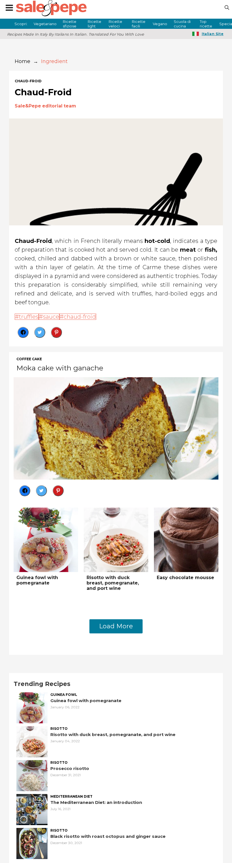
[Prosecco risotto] (32, 775)
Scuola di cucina (182, 23)
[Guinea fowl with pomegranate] (46, 539)
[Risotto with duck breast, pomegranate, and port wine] (116, 539)
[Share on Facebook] (23, 332)
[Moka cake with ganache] (116, 428)
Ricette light (94, 23)
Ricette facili (138, 23)
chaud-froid (28, 81)
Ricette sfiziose (69, 23)
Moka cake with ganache (59, 368)
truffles (28, 317)
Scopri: (20, 23)
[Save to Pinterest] (56, 332)
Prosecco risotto (69, 768)
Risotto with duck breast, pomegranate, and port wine (113, 583)
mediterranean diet (71, 797)
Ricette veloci (115, 23)
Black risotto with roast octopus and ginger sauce (108, 836)
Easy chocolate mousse (185, 577)
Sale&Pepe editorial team (45, 106)
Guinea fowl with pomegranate (37, 580)
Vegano (160, 23)
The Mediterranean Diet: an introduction (96, 802)
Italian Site (213, 34)
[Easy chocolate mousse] (186, 539)
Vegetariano (45, 23)
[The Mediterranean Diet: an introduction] (32, 809)
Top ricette (206, 23)
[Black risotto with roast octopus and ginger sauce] (32, 843)
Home (22, 61)
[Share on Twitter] (39, 332)
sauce (51, 317)
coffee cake (29, 359)
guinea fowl (63, 695)
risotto (59, 729)
